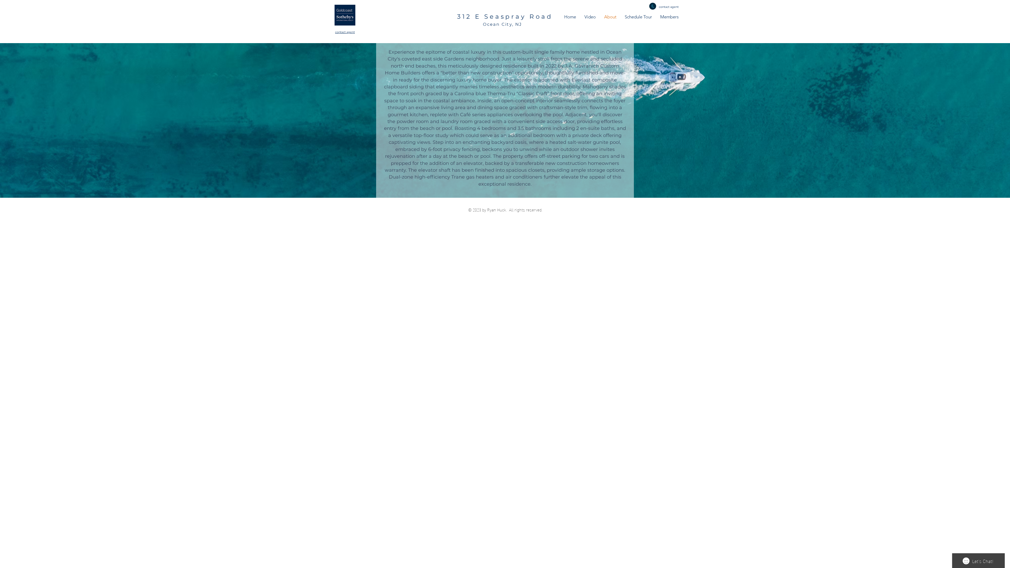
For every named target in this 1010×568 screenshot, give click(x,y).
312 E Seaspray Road (505, 16)
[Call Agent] (652, 6)
